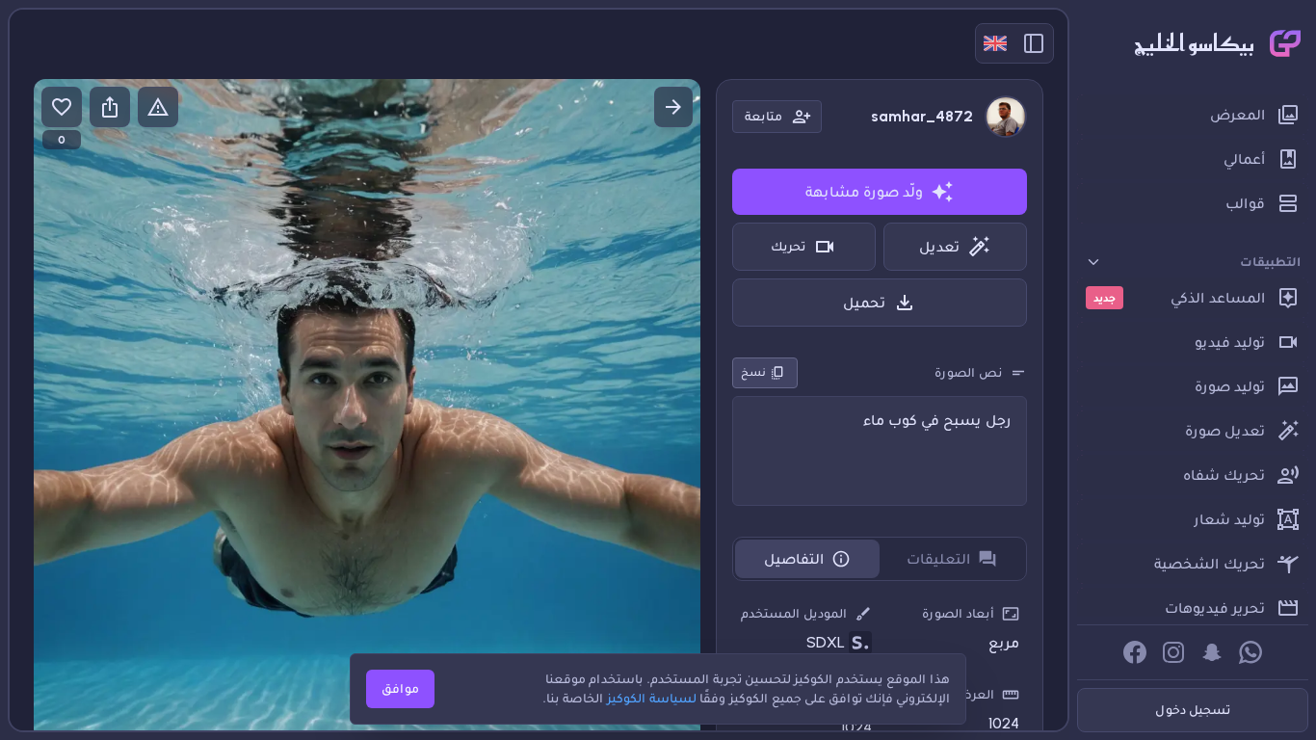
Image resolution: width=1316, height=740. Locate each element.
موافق (400, 688)
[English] (995, 43)
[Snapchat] (1212, 652)
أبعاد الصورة (958, 613)
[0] (61, 107)
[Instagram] (1173, 652)
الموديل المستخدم (794, 613)
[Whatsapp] (1250, 652)
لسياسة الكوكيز (652, 698)
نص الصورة (968, 372)
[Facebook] (1134, 652)
